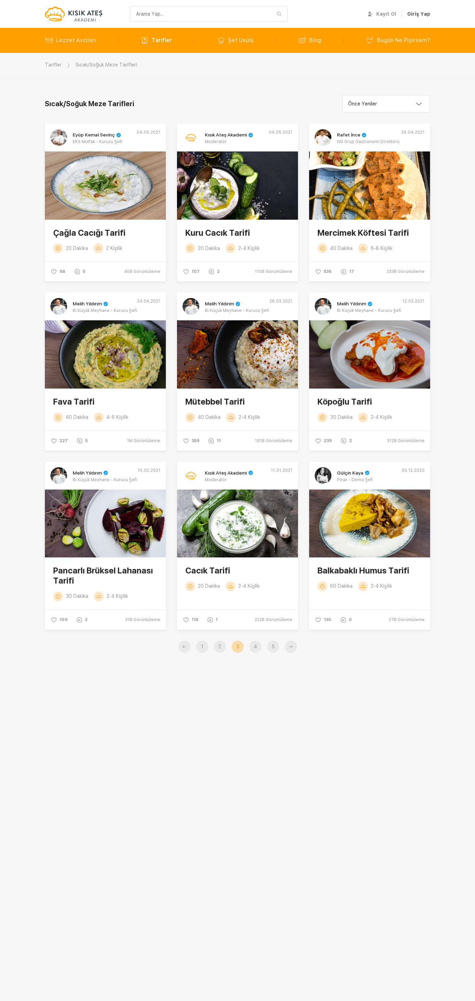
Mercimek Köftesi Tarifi (363, 233)
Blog (315, 40)
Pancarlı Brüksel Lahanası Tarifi (103, 575)
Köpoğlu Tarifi (344, 402)
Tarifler (162, 40)
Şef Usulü (240, 40)
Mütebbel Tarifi (215, 402)
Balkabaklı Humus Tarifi (363, 570)
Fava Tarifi (74, 402)
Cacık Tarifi (207, 570)
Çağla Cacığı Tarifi (89, 233)
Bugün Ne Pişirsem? (403, 40)
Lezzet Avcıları (76, 40)
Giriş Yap (418, 14)
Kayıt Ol (386, 14)
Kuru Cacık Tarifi (217, 233)
